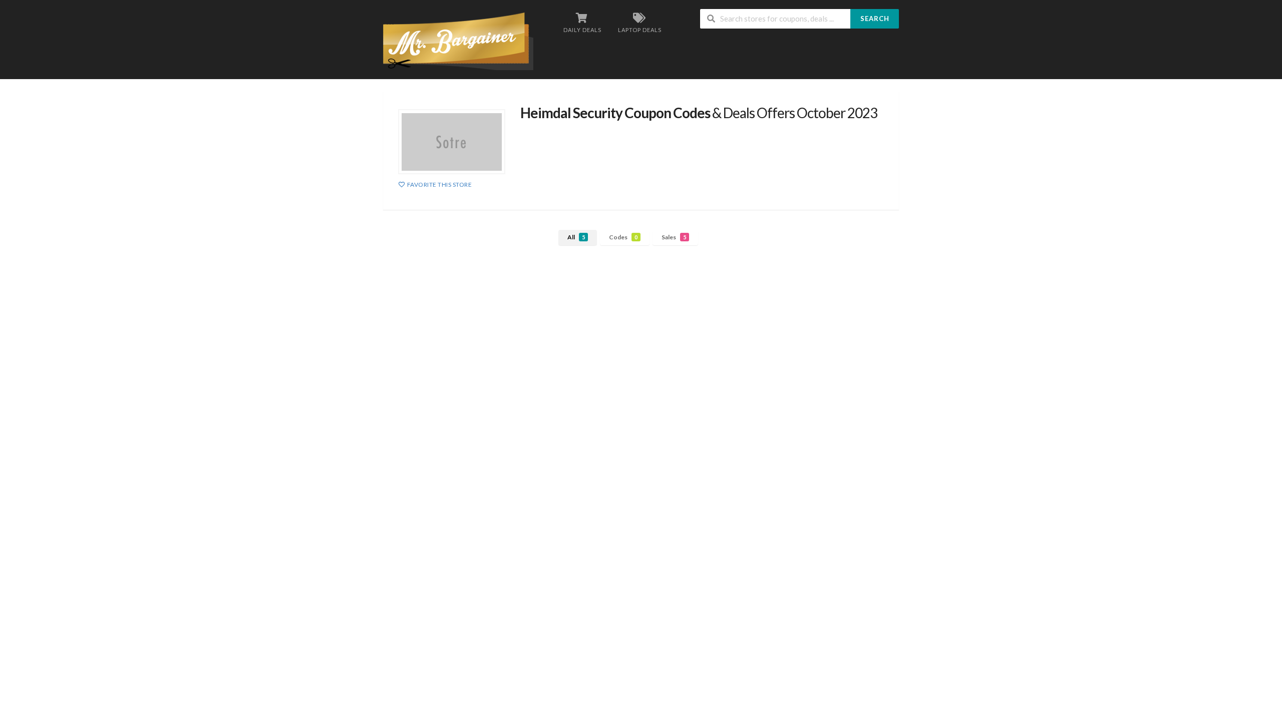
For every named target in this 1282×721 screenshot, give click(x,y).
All (576, 237)
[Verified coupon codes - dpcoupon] (458, 40)
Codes (623, 237)
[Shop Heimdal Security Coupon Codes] (451, 141)
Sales (674, 237)
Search (874, 19)
